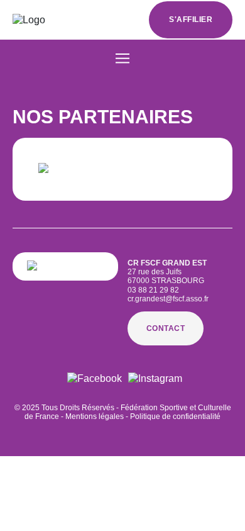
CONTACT (165, 328)
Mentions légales (94, 416)
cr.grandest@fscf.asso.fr (168, 298)
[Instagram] (155, 378)
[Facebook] (94, 378)
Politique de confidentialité (175, 416)
